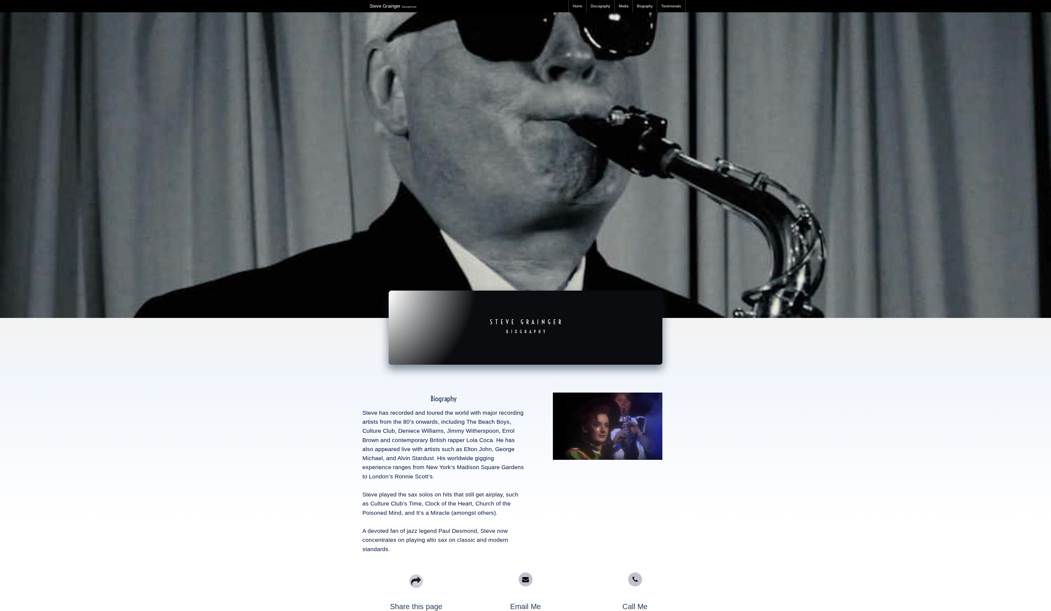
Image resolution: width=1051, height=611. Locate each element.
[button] (526, 579)
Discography (600, 6)
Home (577, 6)
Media (623, 6)
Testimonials (671, 6)
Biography (645, 6)
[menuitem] (577, 6)
